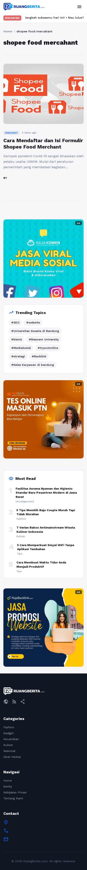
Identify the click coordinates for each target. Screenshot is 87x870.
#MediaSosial (21, 348)
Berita (7, 786)
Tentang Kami (13, 798)
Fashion (8, 727)
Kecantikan (11, 739)
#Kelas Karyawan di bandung (32, 364)
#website (33, 322)
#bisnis (16, 339)
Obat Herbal (12, 756)
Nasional (9, 751)
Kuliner (8, 745)
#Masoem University (44, 339)
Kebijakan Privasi (15, 792)
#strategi (18, 356)
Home (7, 31)
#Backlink (39, 356)
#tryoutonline (48, 348)
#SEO (15, 322)
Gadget (8, 733)
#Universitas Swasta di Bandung (35, 331)
